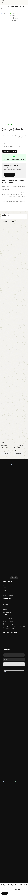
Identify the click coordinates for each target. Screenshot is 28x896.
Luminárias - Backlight (18, 6)
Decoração (8, 6)
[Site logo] (2, 2)
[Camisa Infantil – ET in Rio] (20, 278)
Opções (4, 144)
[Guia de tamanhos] (24, 136)
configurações (17, 889)
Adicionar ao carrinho (9, 151)
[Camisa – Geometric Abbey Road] (7, 278)
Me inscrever (14, 664)
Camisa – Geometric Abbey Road (5, 447)
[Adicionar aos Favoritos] (20, 136)
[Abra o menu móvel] (26, 2)
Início (2, 6)
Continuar (5, 893)
